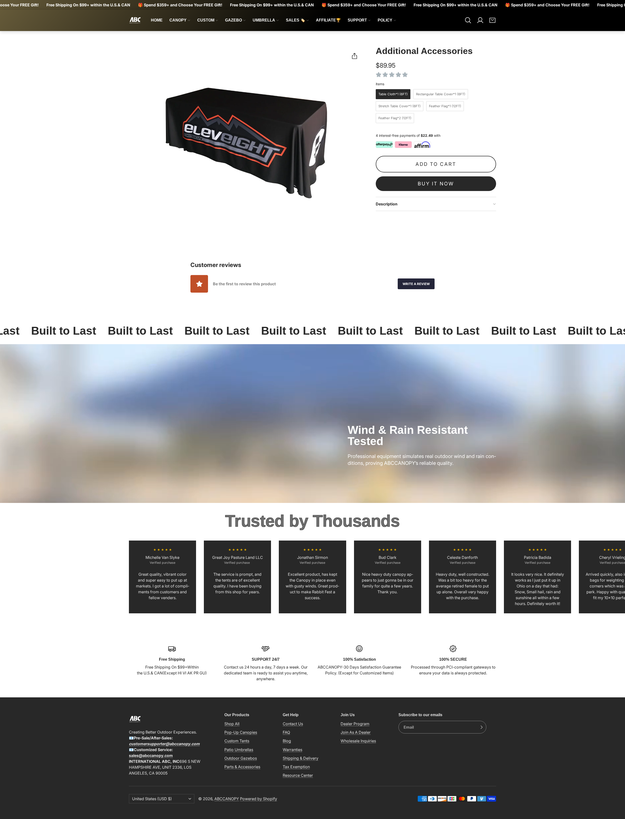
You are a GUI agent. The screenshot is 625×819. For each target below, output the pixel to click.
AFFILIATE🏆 (328, 20)
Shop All (232, 723)
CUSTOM (205, 20)
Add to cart (436, 164)
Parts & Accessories (242, 766)
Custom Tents (236, 740)
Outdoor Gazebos (240, 758)
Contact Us (293, 723)
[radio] (393, 94)
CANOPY (178, 20)
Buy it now (436, 184)
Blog (287, 740)
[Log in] (480, 20)
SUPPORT (357, 20)
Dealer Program (355, 723)
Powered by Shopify (258, 798)
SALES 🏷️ (295, 20)
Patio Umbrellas (238, 749)
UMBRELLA (264, 20)
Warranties (292, 749)
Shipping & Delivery (300, 758)
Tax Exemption (296, 766)
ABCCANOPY (226, 798)
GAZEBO (233, 20)
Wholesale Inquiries (358, 740)
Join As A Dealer (356, 732)
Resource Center (298, 775)
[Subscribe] (481, 727)
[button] (468, 20)
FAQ (286, 732)
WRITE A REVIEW (416, 284)
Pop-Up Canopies (240, 732)
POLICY (385, 20)
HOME (157, 20)
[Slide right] (496, 577)
